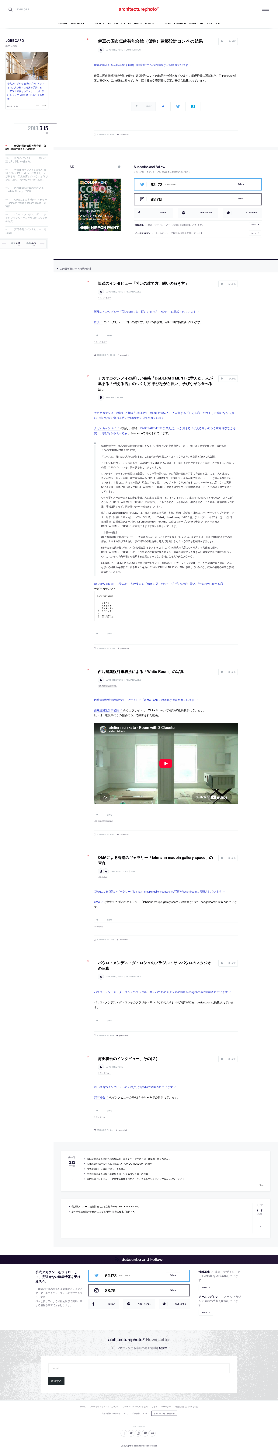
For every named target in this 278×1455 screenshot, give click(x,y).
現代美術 (103, 877)
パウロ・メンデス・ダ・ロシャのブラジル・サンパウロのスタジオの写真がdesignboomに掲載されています (161, 992)
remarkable (133, 292)
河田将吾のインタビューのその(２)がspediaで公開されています (133, 1087)
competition (133, 50)
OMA (97, 902)
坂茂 (96, 322)
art (133, 871)
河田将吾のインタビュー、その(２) (25, 231)
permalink (124, 134)
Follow (241, 184)
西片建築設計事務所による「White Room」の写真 (24, 189)
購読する (56, 1381)
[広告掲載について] (110, 166)
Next (44, 105)
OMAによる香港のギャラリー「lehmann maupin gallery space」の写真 (26, 203)
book (120, 397)
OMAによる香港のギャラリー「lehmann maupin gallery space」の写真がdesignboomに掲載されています (158, 891)
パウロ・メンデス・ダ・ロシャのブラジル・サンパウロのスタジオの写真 (26, 218)
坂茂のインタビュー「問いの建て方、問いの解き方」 (25, 159)
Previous (38, 105)
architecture (114, 50)
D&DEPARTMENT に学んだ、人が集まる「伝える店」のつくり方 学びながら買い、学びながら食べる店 (158, 584)
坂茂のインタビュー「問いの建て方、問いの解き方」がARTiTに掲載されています (145, 311)
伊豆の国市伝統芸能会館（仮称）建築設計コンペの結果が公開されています (141, 65)
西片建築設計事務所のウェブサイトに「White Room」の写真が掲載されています (144, 700)
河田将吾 (99, 1097)
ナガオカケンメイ (105, 428)
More (254, 225)
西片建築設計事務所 (108, 685)
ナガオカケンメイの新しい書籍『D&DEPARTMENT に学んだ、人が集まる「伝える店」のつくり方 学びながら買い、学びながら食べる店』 (26, 174)
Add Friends (206, 212)
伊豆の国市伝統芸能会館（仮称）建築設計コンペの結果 (25, 147)
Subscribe (251, 212)
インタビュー (105, 297)
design (110, 397)
